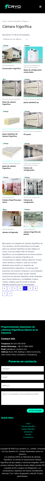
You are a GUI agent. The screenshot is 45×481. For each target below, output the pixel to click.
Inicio (4, 21)
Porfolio (28, 435)
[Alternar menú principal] (40, 6)
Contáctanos (28, 437)
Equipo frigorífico (28, 429)
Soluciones (28, 432)
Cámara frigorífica (14, 21)
